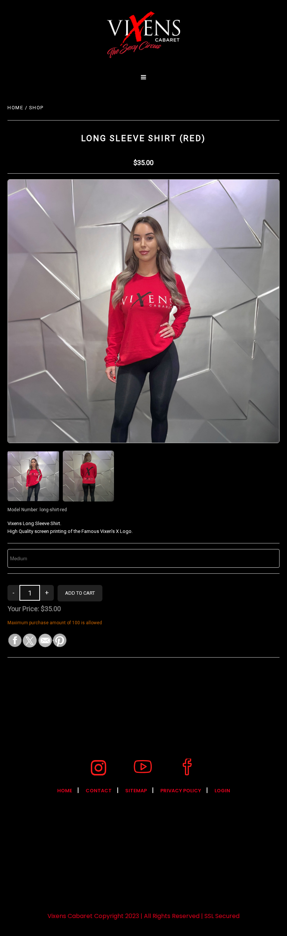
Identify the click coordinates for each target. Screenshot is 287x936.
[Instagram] (98, 768)
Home (15, 107)
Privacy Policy (180, 790)
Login (222, 790)
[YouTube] (142, 768)
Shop (36, 107)
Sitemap (136, 790)
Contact (99, 790)
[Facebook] (187, 768)
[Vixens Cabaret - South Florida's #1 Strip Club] (143, 34)
